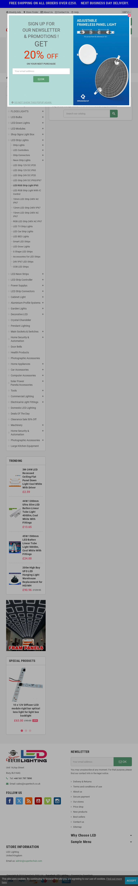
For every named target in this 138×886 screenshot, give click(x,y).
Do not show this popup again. (33, 102)
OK (42, 79)
